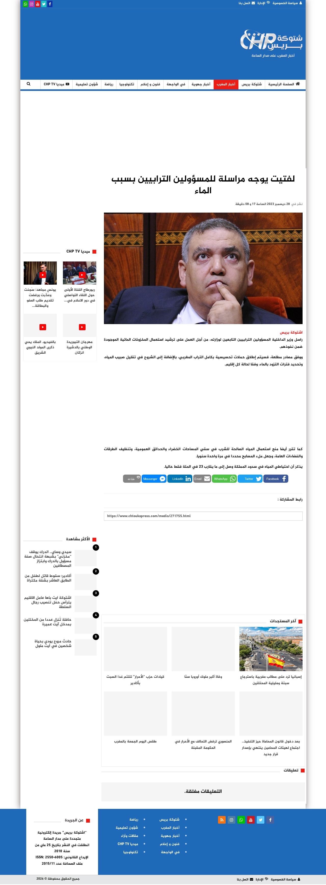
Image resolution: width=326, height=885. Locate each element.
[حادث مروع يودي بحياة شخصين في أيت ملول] (86, 647)
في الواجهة (176, 84)
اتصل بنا (244, 3)
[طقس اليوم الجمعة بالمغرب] (135, 714)
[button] (275, 479)
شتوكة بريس (252, 84)
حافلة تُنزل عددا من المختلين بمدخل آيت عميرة (47, 622)
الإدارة (261, 3)
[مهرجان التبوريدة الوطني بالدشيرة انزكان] (79, 325)
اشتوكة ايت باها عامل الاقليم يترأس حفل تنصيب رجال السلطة (47, 602)
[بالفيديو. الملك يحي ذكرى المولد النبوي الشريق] (40, 325)
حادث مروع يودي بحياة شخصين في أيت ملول (53, 643)
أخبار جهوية (201, 84)
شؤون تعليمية (87, 84)
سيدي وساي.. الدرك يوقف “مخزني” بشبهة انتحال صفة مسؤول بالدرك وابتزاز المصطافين (47, 559)
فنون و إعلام (150, 84)
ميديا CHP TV (54, 84)
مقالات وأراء (129, 836)
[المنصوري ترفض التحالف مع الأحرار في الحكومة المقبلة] (203, 714)
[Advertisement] (115, 44)
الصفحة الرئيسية (281, 84)
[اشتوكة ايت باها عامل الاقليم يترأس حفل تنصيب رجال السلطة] (86, 604)
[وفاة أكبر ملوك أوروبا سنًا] (203, 649)
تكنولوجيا (126, 84)
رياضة (108, 84)
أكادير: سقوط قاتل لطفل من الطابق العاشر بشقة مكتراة (48, 578)
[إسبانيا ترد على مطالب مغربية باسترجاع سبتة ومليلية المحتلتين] (271, 649)
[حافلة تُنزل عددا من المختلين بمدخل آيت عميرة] (86, 626)
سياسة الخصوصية (285, 3)
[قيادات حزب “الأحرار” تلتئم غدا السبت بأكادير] (135, 649)
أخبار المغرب (226, 84)
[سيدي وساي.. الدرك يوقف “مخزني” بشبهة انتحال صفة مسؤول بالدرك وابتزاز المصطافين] (86, 558)
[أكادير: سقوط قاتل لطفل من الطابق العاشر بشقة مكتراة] (86, 582)
